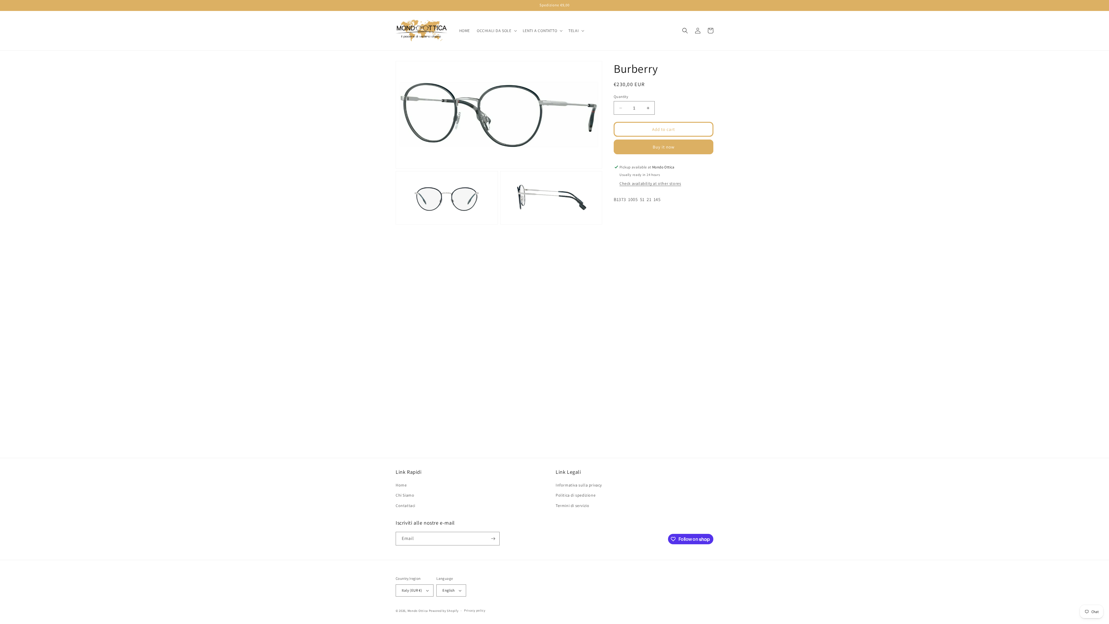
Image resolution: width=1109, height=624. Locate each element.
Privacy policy (474, 610)
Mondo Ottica (417, 611)
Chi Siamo (405, 495)
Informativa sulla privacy (579, 485)
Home (401, 485)
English (448, 590)
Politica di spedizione (576, 495)
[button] (496, 31)
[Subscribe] (493, 538)
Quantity (621, 96)
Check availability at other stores (650, 183)
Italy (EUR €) (412, 590)
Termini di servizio (572, 505)
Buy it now (664, 147)
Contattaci (405, 505)
